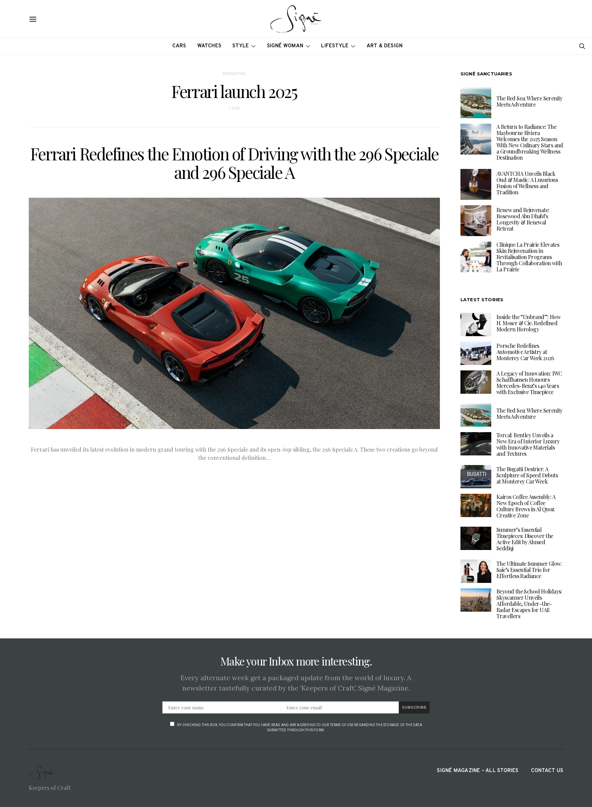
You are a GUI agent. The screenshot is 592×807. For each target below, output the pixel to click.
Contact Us (547, 771)
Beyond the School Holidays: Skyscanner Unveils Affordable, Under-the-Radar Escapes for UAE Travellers (529, 604)
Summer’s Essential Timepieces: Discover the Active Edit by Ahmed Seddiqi (524, 539)
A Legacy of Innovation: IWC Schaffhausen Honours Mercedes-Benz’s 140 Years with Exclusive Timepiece (529, 382)
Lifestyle (334, 46)
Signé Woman (285, 46)
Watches (209, 46)
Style (240, 46)
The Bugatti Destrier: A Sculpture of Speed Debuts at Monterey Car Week (527, 475)
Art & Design (385, 46)
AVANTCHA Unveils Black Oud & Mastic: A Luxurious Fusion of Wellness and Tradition (527, 183)
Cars (179, 46)
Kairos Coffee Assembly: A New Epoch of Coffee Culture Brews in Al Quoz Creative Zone (525, 506)
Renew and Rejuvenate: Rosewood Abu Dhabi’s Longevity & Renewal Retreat (522, 219)
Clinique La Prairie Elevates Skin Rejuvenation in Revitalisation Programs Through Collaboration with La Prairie (529, 257)
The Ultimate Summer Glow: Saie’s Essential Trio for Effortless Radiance (529, 569)
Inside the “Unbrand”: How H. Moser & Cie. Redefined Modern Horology (528, 323)
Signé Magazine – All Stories (477, 771)
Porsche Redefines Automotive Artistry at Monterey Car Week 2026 (525, 352)
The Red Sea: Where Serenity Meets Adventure (529, 101)
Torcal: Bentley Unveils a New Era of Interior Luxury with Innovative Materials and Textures (527, 444)
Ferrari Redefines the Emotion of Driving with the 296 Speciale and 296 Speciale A (234, 163)
